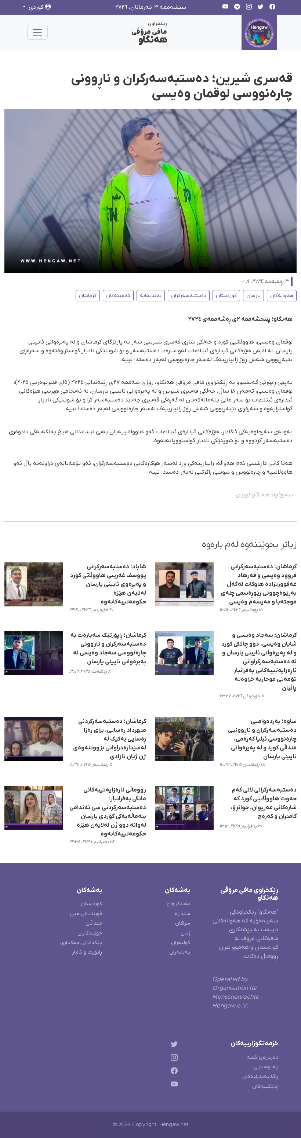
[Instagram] (173, 1058)
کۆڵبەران (180, 942)
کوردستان (226, 295)
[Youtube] (173, 1085)
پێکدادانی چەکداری (81, 942)
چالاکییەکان (265, 1086)
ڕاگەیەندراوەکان (260, 1076)
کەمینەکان (118, 295)
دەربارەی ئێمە (262, 1057)
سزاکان (182, 923)
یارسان (253, 295)
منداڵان (94, 923)
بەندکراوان (178, 903)
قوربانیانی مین (86, 913)
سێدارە (182, 913)
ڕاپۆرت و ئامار (87, 952)
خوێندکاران (89, 933)
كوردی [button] (36, 7)
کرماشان (88, 295)
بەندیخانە (151, 295)
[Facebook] (173, 1072)
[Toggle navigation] (37, 32)
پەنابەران (179, 952)
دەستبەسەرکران (188, 295)
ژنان (185, 933)
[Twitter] (173, 1045)
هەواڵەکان (281, 295)
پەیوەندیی (266, 1067)
